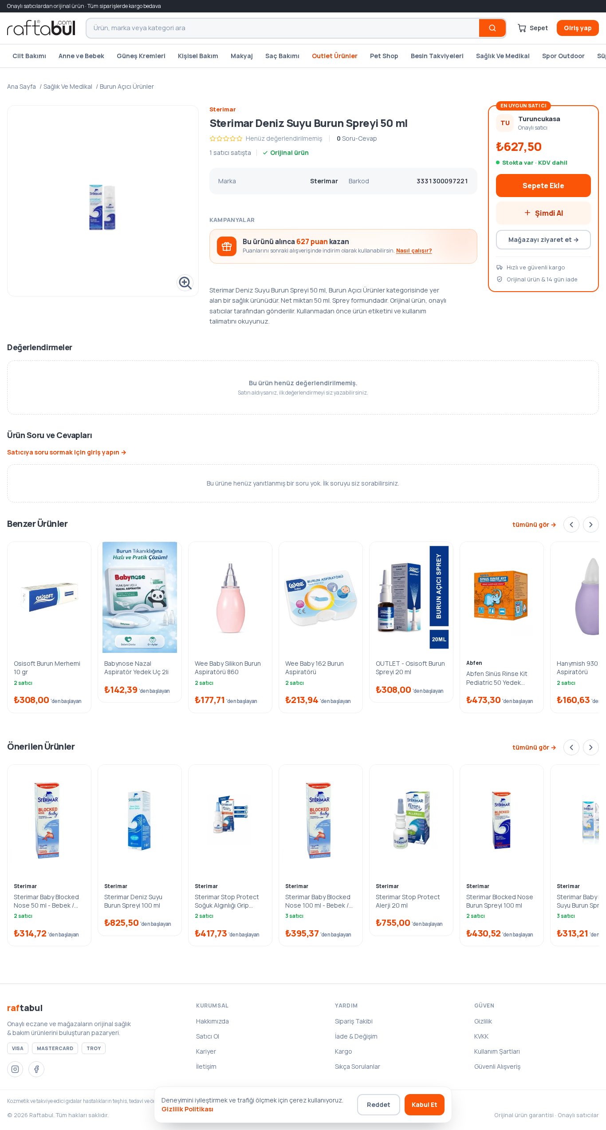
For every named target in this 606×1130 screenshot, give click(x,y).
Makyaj (242, 55)
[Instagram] (15, 1069)
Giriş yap (578, 28)
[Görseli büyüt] (103, 201)
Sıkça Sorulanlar (357, 1066)
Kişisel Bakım (198, 55)
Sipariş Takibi (354, 1021)
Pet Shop (384, 55)
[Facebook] (36, 1069)
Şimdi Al (549, 212)
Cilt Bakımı (29, 55)
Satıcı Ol (207, 1036)
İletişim (206, 1066)
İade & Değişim (356, 1036)
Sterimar (222, 109)
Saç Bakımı (282, 55)
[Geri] (571, 525)
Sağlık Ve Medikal (503, 55)
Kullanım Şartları (497, 1051)
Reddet (378, 1104)
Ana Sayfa (21, 86)
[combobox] (283, 28)
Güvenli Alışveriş (497, 1066)
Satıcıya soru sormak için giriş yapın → (66, 452)
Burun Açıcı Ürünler (127, 86)
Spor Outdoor (563, 55)
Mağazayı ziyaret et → (543, 239)
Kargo (343, 1051)
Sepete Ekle (543, 185)
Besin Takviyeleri (437, 55)
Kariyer (206, 1051)
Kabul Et (424, 1104)
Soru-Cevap (357, 138)
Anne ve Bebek (81, 55)
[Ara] (492, 28)
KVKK (481, 1036)
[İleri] (591, 525)
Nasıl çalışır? (414, 250)
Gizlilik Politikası (187, 1109)
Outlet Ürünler (335, 55)
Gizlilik (483, 1021)
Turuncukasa (539, 118)
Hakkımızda (212, 1021)
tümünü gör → (534, 524)
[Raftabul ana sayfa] (41, 28)
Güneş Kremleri (141, 55)
